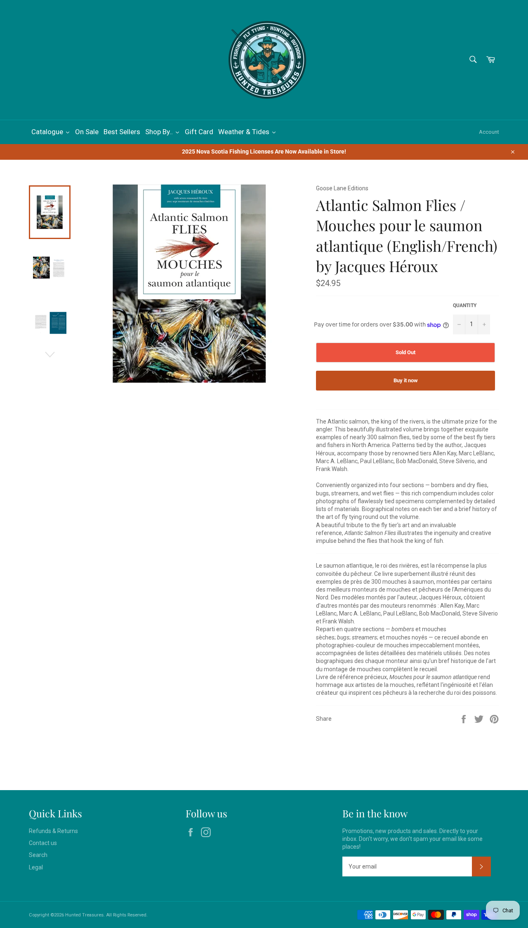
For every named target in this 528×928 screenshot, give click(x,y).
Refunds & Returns (53, 831)
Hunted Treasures (84, 915)
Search (38, 855)
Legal (36, 867)
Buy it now (406, 380)
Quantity (464, 305)
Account (489, 132)
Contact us (43, 843)
